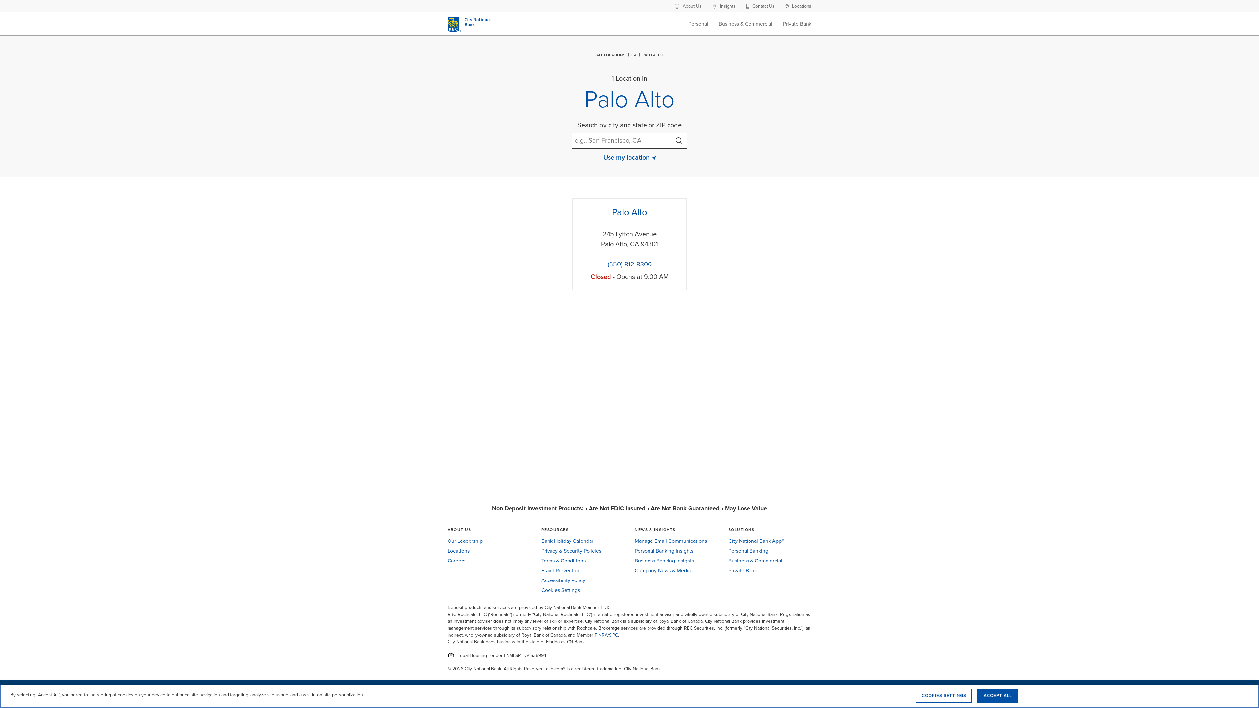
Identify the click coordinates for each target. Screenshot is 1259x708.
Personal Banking (748, 551)
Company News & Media (663, 570)
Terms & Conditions (563, 561)
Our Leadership (465, 541)
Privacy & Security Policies (571, 551)
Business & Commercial (755, 561)
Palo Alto (629, 212)
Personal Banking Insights (664, 551)
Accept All (998, 695)
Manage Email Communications (671, 541)
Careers (456, 561)
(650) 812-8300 (630, 264)
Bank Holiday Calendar (567, 541)
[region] (629, 696)
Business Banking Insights (664, 561)
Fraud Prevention (561, 570)
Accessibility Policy (563, 580)
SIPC (613, 635)
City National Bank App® (756, 541)
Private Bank (743, 570)
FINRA (601, 635)
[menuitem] (692, 6)
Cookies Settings (560, 590)
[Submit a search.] (679, 140)
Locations (459, 551)
